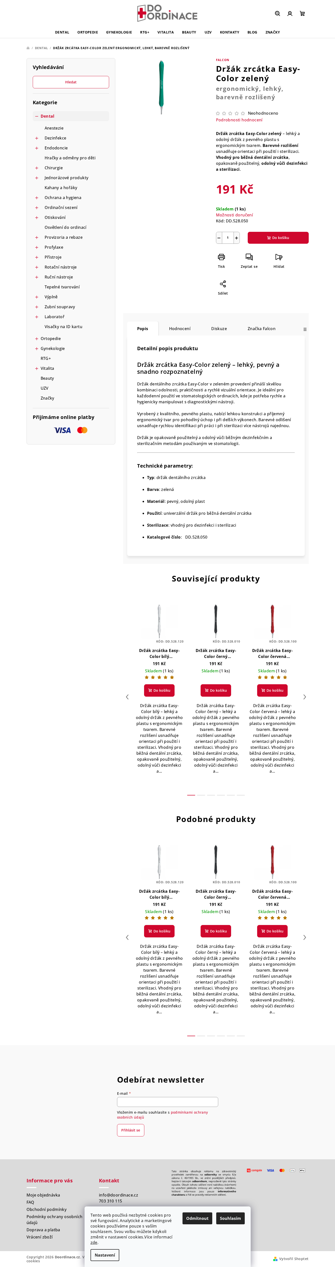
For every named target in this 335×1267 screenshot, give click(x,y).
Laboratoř (55, 316)
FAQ (30, 1202)
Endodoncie (56, 148)
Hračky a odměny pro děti (70, 158)
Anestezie (54, 128)
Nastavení (105, 1255)
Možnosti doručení (234, 215)
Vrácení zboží (40, 1237)
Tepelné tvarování (62, 287)
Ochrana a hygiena (63, 197)
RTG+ (46, 358)
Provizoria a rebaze (64, 237)
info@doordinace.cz (118, 1195)
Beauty (47, 378)
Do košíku (280, 237)
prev (127, 697)
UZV (45, 388)
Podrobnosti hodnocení (239, 120)
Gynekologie (53, 348)
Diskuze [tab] (219, 328)
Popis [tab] (142, 328)
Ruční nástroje (59, 277)
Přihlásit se (130, 1130)
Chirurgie (54, 168)
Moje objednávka (43, 1195)
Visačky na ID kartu (64, 326)
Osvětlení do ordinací (66, 227)
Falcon (223, 60)
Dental (48, 116)
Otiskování (55, 217)
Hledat (71, 82)
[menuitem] (62, 32)
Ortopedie (51, 338)
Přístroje (53, 257)
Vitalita (47, 368)
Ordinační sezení (61, 207)
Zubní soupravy (60, 306)
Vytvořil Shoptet (293, 1258)
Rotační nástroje (61, 267)
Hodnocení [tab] (180, 328)
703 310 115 (110, 1201)
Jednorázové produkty (67, 177)
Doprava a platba (43, 1230)
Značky (47, 398)
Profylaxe (54, 247)
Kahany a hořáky (61, 187)
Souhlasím (230, 1218)
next (305, 697)
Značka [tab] (261, 328)
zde (94, 1242)
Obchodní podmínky (47, 1209)
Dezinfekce (55, 138)
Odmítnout (197, 1218)
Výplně (51, 297)
